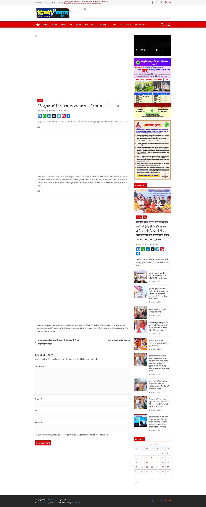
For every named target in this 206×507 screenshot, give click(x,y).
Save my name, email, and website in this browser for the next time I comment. (73, 434)
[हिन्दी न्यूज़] (38, 25)
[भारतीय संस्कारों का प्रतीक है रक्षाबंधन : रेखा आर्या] (140, 312)
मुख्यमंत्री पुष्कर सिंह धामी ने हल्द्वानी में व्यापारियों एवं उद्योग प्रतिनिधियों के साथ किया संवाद (158, 275)
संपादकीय (45, 24)
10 (136, 462)
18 (142, 467)
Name (38, 399)
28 (157, 472)
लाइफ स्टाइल (103, 24)
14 (157, 462)
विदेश (86, 24)
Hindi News (54, 111)
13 (152, 462)
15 (163, 462)
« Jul (135, 483)
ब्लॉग (121, 24)
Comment (40, 366)
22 (163, 467)
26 (147, 472)
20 (152, 467)
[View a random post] (168, 25)
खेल (114, 24)
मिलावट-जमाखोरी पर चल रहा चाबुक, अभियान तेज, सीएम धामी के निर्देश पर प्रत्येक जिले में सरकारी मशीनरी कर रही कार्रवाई (159, 403)
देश (71, 24)
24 (136, 472)
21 (157, 467)
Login (128, 24)
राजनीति (54, 24)
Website (38, 422)
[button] (108, 24)
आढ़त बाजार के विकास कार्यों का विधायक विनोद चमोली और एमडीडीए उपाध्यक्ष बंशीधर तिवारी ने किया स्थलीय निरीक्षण (159, 385)
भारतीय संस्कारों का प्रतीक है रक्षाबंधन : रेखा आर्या (157, 310)
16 (168, 462)
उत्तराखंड (63, 24)
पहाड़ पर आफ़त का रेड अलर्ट (117, 340)
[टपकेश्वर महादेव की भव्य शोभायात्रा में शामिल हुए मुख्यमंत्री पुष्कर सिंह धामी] (140, 345)
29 (163, 472)
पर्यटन (93, 24)
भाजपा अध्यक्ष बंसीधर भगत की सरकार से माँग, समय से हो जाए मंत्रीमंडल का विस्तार (58, 342)
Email (38, 410)
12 (147, 462)
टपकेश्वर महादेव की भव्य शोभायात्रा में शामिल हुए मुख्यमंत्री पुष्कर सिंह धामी (158, 343)
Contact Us (140, 24)
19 (147, 467)
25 (142, 472)
